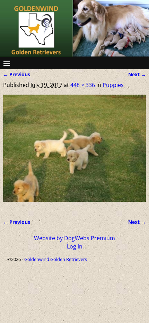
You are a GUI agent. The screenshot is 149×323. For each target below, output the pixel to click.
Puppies (113, 85)
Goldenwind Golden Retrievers (55, 259)
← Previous (16, 74)
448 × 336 (82, 85)
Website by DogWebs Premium (74, 238)
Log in (74, 246)
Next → (137, 74)
